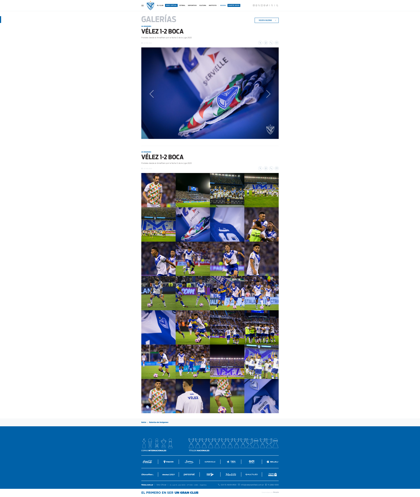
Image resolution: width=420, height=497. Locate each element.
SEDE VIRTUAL (171, 5)
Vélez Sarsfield (150, 5)
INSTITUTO (213, 5)
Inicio (143, 422)
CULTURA (202, 5)
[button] (260, 43)
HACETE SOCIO (233, 5)
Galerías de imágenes (158, 422)
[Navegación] (142, 5)
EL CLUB (160, 5)
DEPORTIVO (192, 5)
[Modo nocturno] (275, 5)
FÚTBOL (182, 5)
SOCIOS (223, 5)
